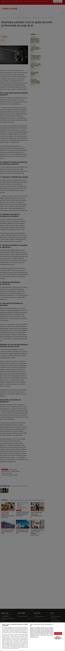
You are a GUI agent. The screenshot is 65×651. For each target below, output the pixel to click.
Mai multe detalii (24, 632)
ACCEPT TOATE (58, 633)
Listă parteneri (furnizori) (34, 637)
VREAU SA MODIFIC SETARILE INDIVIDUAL (58, 637)
